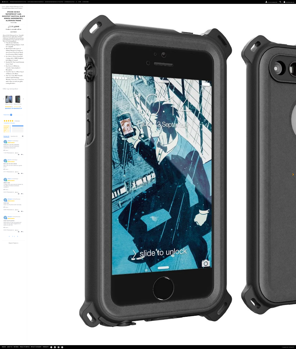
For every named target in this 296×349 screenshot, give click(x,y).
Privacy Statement (36, 346)
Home (3, 6)
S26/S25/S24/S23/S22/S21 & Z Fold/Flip (54, 1)
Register (275, 2)
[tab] (6, 137)
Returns (16, 346)
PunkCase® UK (291, 347)
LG (76, 1)
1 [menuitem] (12, 236)
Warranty (46, 346)
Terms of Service (25, 346)
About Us (9, 346)
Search (4, 346)
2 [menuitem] (14, 236)
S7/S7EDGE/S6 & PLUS (69, 1)
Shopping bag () (289, 2)
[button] (3, 99)
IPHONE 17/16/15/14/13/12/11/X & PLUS (18, 1)
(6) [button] (10, 125)
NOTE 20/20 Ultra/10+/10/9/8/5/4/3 (36, 1)
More (79, 1)
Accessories (85, 1)
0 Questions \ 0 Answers (9, 123)
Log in (269, 2)
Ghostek (13, 22)
